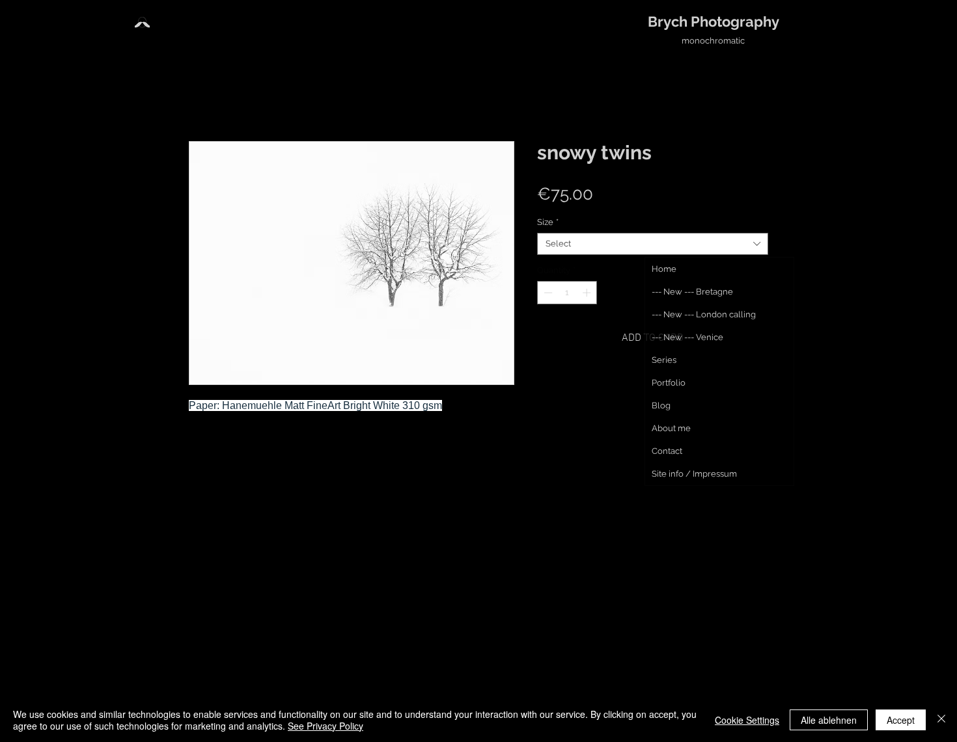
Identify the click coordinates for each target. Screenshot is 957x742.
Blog (661, 405)
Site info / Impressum (694, 474)
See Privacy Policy (325, 725)
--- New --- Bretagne (692, 292)
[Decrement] (547, 293)
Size (548, 222)
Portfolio (669, 383)
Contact (667, 451)
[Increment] (588, 293)
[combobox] (652, 244)
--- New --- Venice (687, 337)
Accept (901, 719)
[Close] (941, 720)
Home (664, 269)
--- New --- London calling (704, 314)
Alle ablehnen (829, 719)
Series (664, 360)
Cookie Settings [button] (747, 719)
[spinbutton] (567, 293)
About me (671, 428)
